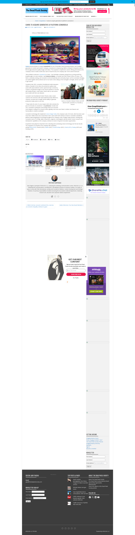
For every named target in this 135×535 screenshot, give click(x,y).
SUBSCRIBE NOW (76, 274)
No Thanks (76, 278)
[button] (75, 260)
